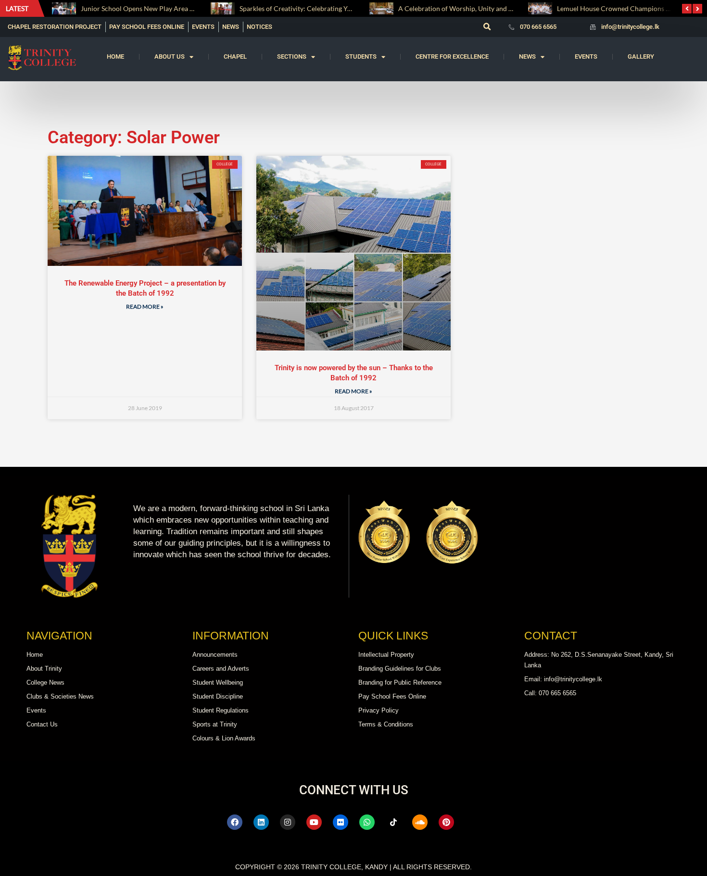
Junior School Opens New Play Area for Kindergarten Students (175, 8)
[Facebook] (234, 822)
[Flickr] (340, 822)
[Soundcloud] (420, 822)
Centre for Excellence (452, 56)
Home (115, 56)
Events (586, 56)
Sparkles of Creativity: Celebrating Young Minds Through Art (331, 8)
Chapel (235, 56)
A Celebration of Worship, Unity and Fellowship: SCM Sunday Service (502, 8)
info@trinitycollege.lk (630, 26)
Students (361, 56)
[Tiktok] (393, 822)
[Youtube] (314, 822)
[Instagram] (287, 822)
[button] (486, 27)
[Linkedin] (261, 822)
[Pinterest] (446, 822)
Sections (291, 56)
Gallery (641, 56)
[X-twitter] (472, 822)
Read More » (145, 306)
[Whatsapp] (367, 822)
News (527, 56)
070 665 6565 (538, 26)
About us (169, 56)
